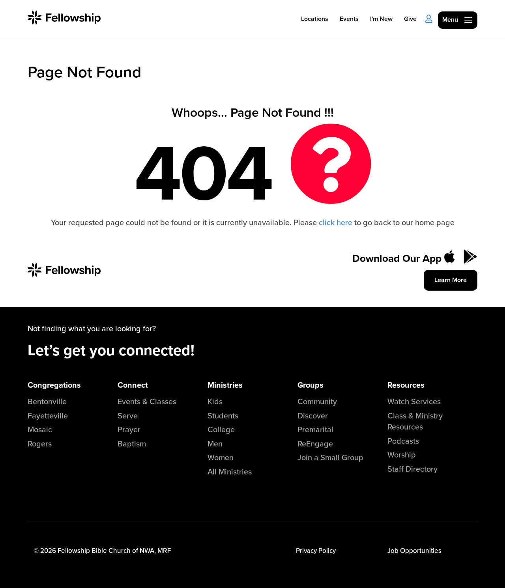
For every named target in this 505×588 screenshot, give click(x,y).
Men (215, 443)
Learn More (450, 279)
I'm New (381, 18)
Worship (401, 454)
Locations (314, 18)
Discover (312, 415)
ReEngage (315, 443)
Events (349, 18)
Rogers (40, 443)
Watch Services (414, 401)
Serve (128, 415)
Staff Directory (412, 468)
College (221, 429)
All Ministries (230, 471)
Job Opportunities (414, 550)
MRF (164, 550)
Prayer (129, 429)
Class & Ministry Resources (415, 421)
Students (223, 415)
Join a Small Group (330, 457)
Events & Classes (147, 401)
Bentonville (47, 401)
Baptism (132, 443)
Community (317, 401)
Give (410, 18)
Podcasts (403, 440)
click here (335, 222)
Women (221, 457)
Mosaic (40, 429)
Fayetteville (48, 415)
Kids (215, 401)
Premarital (315, 429)
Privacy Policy (316, 550)
